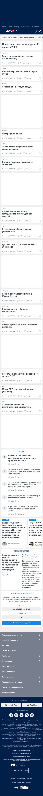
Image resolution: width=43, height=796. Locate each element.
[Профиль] (40, 31)
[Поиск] (31, 31)
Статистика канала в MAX (12, 687)
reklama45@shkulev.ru (35, 745)
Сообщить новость (10, 640)
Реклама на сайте (9, 651)
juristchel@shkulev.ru (21, 740)
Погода (17, 27)
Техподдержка (8, 677)
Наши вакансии (8, 672)
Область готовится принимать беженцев (17, 163)
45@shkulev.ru (30, 737)
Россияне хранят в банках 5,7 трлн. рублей (19, 72)
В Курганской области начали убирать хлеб (17, 230)
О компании (7, 661)
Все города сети (8, 693)
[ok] (22, 715)
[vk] (16, 715)
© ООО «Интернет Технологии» (21, 782)
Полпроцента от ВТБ (12, 134)
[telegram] (11, 715)
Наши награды (8, 666)
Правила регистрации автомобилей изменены (20, 325)
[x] (32, 715)
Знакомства (25, 27)
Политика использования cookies (21, 753)
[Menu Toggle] (2, 31)
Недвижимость (7, 27)
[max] (27, 715)
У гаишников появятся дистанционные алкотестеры (16, 405)
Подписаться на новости (12, 635)
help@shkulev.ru (26, 741)
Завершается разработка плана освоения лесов (18, 147)
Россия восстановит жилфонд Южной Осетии (17, 295)
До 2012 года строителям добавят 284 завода (19, 245)
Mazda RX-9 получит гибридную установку (18, 390)
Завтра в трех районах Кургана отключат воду (17, 57)
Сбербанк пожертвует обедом (17, 87)
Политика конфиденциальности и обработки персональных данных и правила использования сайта (22, 760)
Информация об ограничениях (21, 750)
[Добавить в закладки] (39, 63)
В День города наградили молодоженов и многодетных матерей (17, 213)
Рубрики (5, 645)
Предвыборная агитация (12, 682)
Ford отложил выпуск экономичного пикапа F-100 (20, 375)
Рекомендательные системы (21, 756)
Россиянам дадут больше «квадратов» (15, 310)
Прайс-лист (7, 656)
